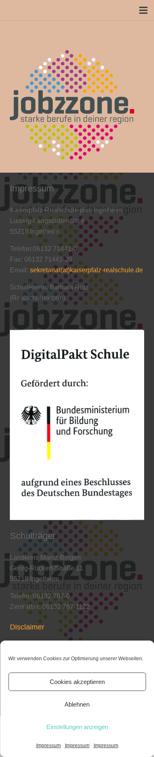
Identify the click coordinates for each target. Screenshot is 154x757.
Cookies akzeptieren (77, 681)
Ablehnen (77, 704)
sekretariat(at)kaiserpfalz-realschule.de (86, 270)
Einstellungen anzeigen (77, 726)
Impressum (48, 745)
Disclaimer (27, 627)
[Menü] (143, 10)
